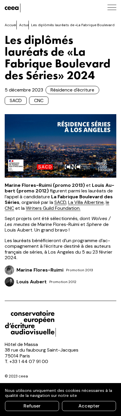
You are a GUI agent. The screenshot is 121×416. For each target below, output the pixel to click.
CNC (38, 100)
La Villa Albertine (86, 202)
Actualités (27, 25)
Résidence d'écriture (72, 90)
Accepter (89, 406)
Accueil (11, 25)
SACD (16, 100)
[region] (60, 399)
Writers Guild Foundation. (53, 208)
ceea (31, 8)
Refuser (32, 406)
